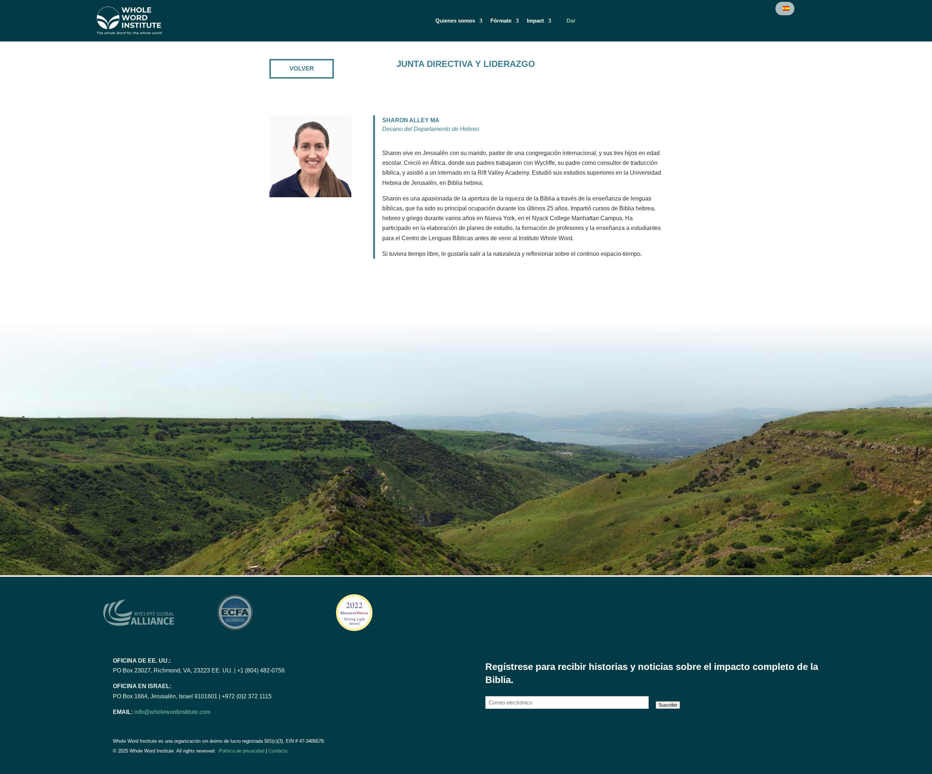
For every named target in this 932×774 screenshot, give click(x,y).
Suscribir (668, 705)
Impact (535, 21)
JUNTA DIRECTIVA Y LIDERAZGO (465, 64)
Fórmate (501, 21)
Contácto (277, 751)
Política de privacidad (241, 751)
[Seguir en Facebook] (491, 728)
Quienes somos (455, 21)
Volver (301, 68)
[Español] (785, 8)
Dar (571, 21)
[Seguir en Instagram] (507, 728)
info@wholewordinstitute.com (172, 712)
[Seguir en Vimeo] (523, 728)
